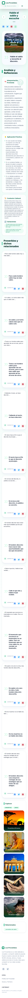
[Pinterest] (11, 26)
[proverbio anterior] (4, 17)
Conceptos (8, 807)
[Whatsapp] (15, 26)
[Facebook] (3, 26)
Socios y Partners (7, 982)
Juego (16, 807)
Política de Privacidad (8, 978)
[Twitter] (7, 26)
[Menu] (22, 6)
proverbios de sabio (11, 929)
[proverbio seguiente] (24, 17)
